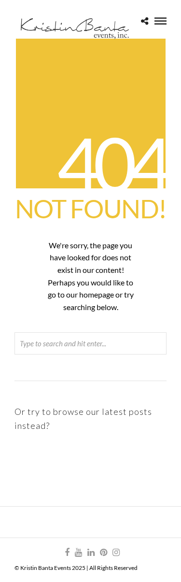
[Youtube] (78, 552)
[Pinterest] (103, 552)
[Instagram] (116, 552)
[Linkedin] (91, 552)
